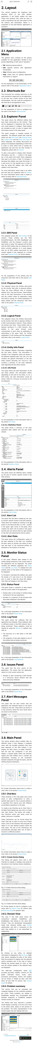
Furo (19, 1041)
